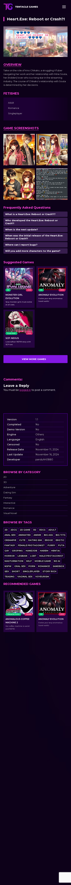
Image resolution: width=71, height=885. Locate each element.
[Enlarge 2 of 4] (63, 138)
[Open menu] (64, 7)
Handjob (31, 550)
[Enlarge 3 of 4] (30, 173)
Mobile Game (43, 561)
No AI (57, 561)
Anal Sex (10, 535)
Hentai (55, 550)
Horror (9, 556)
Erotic (60, 540)
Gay (6, 550)
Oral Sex (20, 566)
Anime (37, 535)
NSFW (7, 566)
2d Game (25, 530)
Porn (31, 566)
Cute (22, 540)
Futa (61, 545)
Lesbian (22, 556)
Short (16, 571)
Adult (52, 530)
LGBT (33, 556)
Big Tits (60, 535)
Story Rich (49, 571)
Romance (8, 508)
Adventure (9, 487)
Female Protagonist (31, 545)
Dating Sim (9, 492)
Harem (44, 550)
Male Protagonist (51, 556)
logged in (25, 390)
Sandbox (58, 566)
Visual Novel (10, 513)
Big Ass (48, 535)
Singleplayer (31, 571)
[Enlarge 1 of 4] (30, 138)
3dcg (42, 530)
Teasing (9, 576)
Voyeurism (42, 576)
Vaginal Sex (24, 576)
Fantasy (7, 498)
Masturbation (13, 561)
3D (5, 482)
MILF (29, 561)
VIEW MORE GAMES (34, 359)
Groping (17, 550)
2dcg (14, 530)
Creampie (10, 540)
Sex (6, 571)
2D (5, 477)
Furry (51, 545)
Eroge (49, 540)
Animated (24, 535)
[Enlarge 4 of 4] (63, 173)
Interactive (9, 503)
